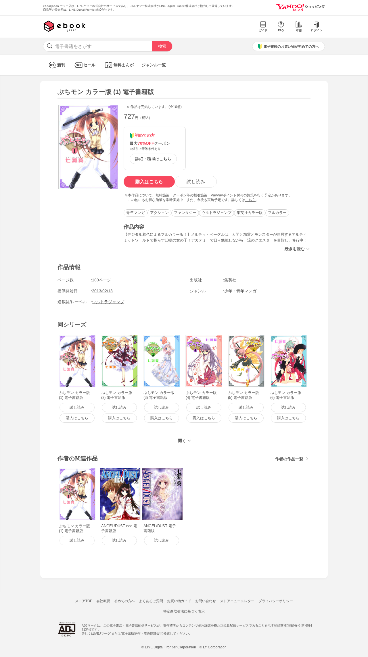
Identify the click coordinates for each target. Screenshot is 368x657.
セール (89, 65)
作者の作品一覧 (289, 459)
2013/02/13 (102, 291)
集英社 (230, 280)
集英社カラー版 (250, 212)
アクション (159, 212)
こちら (250, 200)
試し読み (196, 181)
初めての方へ (124, 601)
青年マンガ (135, 212)
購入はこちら (149, 181)
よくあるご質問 (151, 601)
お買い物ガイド (179, 601)
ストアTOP (83, 601)
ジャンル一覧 (154, 65)
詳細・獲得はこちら (153, 158)
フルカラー (277, 212)
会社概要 (103, 601)
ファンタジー (185, 212)
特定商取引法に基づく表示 (184, 611)
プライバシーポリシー (275, 601)
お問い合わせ (205, 601)
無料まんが (124, 65)
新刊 (61, 65)
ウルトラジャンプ (216, 212)
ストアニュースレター (237, 601)
